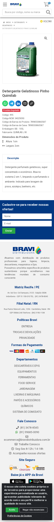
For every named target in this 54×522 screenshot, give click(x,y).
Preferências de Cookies (19, 516)
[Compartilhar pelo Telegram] (12, 103)
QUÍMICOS (27, 406)
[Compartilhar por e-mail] (25, 103)
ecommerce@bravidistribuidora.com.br (27, 439)
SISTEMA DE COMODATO (27, 411)
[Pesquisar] (48, 12)
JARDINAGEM (27, 388)
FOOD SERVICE (27, 383)
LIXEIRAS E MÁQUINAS (27, 394)
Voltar (47, 21)
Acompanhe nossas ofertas (28, 453)
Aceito (12, 510)
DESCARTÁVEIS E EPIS (27, 365)
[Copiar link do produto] (31, 103)
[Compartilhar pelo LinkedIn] (18, 103)
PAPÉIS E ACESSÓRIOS (27, 400)
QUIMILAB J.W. (20, 132)
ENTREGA (27, 326)
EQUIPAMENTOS (27, 371)
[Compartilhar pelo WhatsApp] (5, 103)
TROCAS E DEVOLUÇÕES (27, 332)
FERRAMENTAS (27, 377)
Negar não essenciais (33, 510)
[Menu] (5, 4)
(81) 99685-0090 (29, 432)
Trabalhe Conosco (29, 444)
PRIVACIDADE (27, 337)
